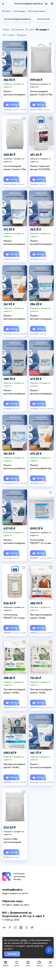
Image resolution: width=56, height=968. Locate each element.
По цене (29, 29)
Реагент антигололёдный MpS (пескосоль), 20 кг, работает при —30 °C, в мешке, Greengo (41, 467)
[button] (50, 963)
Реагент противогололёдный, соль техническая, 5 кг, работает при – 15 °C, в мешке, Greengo (41, 243)
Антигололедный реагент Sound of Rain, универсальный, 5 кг (15, 168)
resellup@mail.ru (12, 889)
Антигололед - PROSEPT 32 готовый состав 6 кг (14, 616)
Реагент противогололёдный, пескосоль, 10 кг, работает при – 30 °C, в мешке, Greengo (15, 467)
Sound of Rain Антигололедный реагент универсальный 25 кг (13, 841)
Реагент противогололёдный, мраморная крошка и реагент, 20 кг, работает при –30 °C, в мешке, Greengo (14, 392)
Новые (6, 29)
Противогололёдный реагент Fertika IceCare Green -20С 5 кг (14, 691)
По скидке (42, 29)
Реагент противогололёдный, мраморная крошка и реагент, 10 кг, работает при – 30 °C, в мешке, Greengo (15, 93)
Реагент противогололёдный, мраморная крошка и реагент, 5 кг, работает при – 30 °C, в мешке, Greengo (15, 243)
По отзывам (9, 35)
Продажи (21, 35)
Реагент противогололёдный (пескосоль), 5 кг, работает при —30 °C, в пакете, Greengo (14, 317)
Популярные (17, 29)
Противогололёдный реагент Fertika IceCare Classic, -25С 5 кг (41, 616)
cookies (23, 940)
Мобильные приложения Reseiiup (19, 876)
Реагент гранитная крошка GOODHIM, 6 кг (41, 168)
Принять (12, 954)
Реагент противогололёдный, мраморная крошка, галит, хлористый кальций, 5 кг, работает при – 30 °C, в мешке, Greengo (42, 317)
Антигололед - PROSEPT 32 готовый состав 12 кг (41, 542)
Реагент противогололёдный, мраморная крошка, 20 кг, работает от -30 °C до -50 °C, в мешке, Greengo (42, 392)
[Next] (23, 55)
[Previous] (5, 55)
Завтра (13, 104)
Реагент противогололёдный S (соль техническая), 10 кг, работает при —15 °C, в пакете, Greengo (41, 766)
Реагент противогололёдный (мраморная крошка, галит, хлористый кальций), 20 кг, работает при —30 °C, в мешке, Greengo (14, 542)
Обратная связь (12, 901)
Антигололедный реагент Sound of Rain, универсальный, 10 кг (42, 93)
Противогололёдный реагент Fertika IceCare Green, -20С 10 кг (41, 691)
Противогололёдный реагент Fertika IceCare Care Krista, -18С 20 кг (14, 766)
